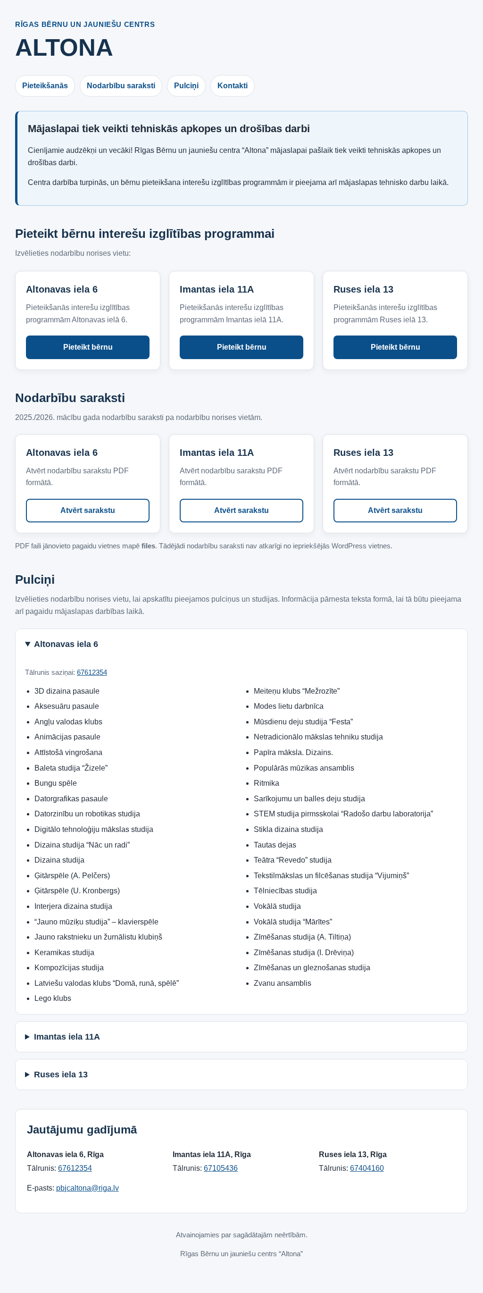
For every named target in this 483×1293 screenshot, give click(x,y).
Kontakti (232, 86)
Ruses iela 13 (61, 1074)
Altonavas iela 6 (66, 644)
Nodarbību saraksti (121, 86)
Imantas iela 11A (67, 1036)
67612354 (92, 672)
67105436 (221, 1168)
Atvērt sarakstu (87, 510)
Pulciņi (186, 86)
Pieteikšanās (45, 86)
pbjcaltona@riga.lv (87, 1188)
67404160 (367, 1168)
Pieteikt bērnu (88, 347)
